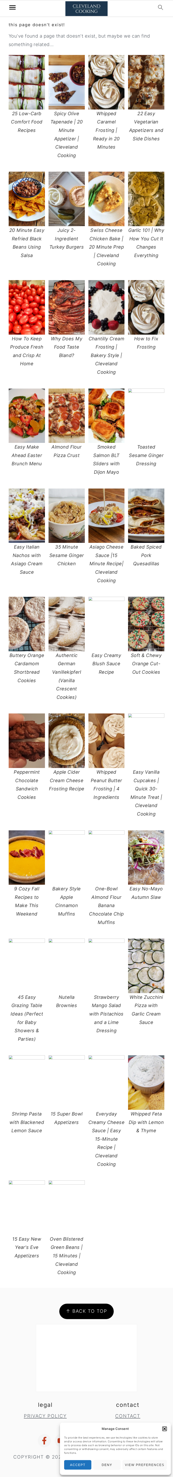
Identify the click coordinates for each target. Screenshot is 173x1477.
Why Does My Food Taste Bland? (66, 347)
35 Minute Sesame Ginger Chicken (66, 555)
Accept (77, 1465)
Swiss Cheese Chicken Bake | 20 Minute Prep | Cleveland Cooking (106, 246)
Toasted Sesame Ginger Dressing (146, 455)
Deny (107, 1465)
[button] (164, 1429)
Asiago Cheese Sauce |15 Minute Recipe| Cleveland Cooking (106, 563)
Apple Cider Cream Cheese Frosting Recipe (66, 780)
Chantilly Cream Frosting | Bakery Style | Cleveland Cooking (106, 355)
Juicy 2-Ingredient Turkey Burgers (66, 238)
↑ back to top (86, 1311)
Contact (127, 1416)
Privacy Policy (45, 1416)
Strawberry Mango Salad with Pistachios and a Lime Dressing (106, 1013)
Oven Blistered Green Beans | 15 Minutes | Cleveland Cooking (66, 1255)
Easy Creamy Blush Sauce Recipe (106, 664)
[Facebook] (44, 1440)
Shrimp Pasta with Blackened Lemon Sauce (26, 1122)
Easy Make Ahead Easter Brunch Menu (27, 455)
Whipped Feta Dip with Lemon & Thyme (146, 1122)
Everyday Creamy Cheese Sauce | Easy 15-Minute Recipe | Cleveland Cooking (106, 1139)
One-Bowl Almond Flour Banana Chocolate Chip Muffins (106, 905)
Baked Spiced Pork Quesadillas (146, 555)
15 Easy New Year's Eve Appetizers (26, 1247)
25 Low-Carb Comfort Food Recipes (26, 122)
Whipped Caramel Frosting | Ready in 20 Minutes (106, 130)
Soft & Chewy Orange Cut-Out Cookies (146, 664)
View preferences (144, 1465)
